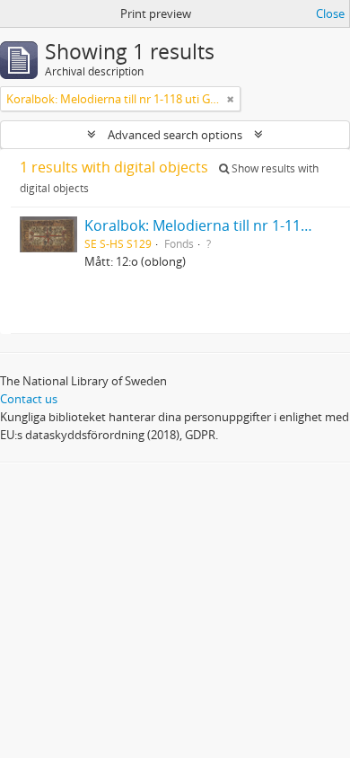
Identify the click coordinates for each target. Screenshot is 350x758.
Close (330, 13)
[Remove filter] (230, 99)
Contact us (28, 399)
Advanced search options (175, 135)
